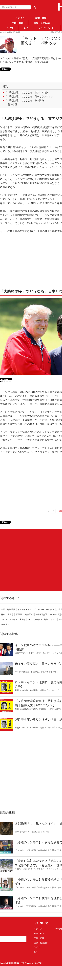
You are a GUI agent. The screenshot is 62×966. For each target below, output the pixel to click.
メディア (20, 17)
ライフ (10, 28)
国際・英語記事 (42, 23)
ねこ (26, 28)
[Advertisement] (31, 560)
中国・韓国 (17, 23)
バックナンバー (47, 28)
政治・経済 (41, 17)
